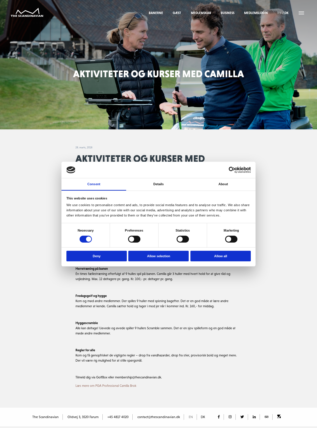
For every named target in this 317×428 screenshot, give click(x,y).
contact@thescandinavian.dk (158, 417)
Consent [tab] (93, 184)
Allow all (220, 256)
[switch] (134, 239)
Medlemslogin (256, 13)
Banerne (156, 13)
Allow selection (158, 256)
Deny (96, 256)
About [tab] (223, 184)
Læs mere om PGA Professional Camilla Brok (105, 385)
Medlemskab (201, 13)
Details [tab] (158, 184)
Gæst (177, 13)
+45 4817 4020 (118, 417)
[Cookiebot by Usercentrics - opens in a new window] (232, 170)
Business (227, 13)
